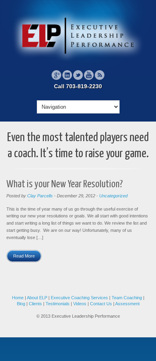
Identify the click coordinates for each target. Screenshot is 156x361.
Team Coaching (127, 297)
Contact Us (101, 303)
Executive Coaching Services (79, 297)
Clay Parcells (40, 195)
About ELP (37, 297)
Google (56, 75)
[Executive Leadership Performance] (78, 62)
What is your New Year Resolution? (64, 184)
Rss (99, 75)
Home (18, 297)
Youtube (89, 75)
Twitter (78, 75)
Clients (35, 303)
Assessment (127, 303)
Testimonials (58, 303)
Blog (21, 303)
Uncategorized (113, 195)
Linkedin (67, 75)
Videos (79, 303)
